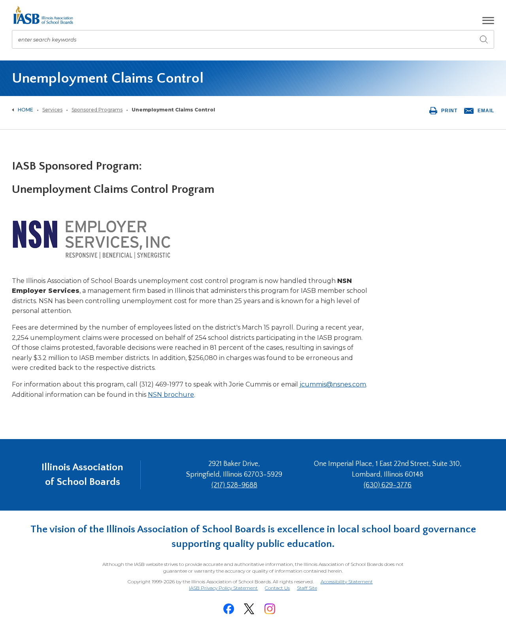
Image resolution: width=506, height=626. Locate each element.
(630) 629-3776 (388, 485)
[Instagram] (269, 608)
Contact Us (277, 588)
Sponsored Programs (97, 110)
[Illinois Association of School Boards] (46, 15)
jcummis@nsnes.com (333, 384)
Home (25, 110)
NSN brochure (171, 394)
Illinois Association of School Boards (82, 474)
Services (52, 110)
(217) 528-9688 (234, 485)
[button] (488, 20)
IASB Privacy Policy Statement (223, 588)
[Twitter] (249, 608)
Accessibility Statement (347, 582)
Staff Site (307, 588)
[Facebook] (228, 608)
